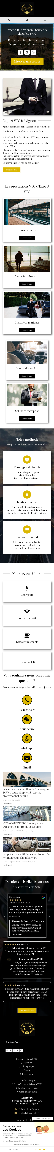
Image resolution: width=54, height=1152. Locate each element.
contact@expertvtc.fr (29, 1113)
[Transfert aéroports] (27, 259)
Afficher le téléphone (29, 1109)
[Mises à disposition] (27, 352)
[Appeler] (9, 20)
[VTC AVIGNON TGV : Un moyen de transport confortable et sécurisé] (27, 813)
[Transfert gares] (27, 212)
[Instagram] (33, 52)
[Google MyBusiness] (27, 52)
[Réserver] (27, 20)
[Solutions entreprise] (27, 395)
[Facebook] (20, 52)
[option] (27, 915)
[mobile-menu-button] (45, 19)
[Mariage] (27, 305)
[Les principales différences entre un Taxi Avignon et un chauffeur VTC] (27, 844)
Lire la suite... (15, 916)
